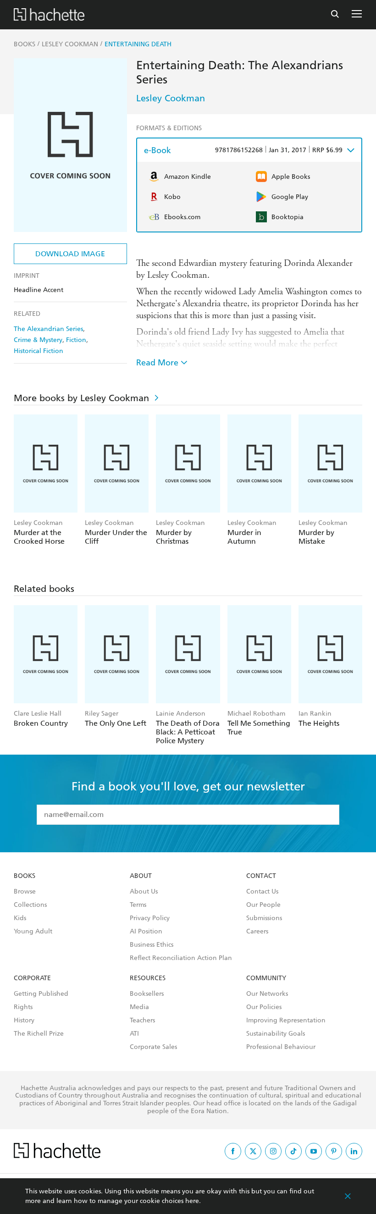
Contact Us (262, 891)
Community (266, 978)
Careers (257, 931)
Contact (261, 876)
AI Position (146, 931)
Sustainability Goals (275, 1034)
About (141, 876)
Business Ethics (151, 945)
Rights (23, 1007)
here (192, 1201)
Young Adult (33, 931)
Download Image (70, 253)
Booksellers (147, 994)
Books (24, 876)
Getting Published (41, 994)
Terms (138, 905)
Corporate (32, 978)
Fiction (76, 340)
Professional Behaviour (280, 1047)
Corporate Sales (153, 1047)
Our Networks (267, 994)
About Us (144, 891)
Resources (148, 978)
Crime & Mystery (38, 340)
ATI (134, 1034)
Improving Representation (286, 1020)
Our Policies (264, 1007)
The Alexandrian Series (48, 329)
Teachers (142, 1020)
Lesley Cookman (170, 98)
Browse (25, 891)
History (24, 1020)
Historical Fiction (38, 351)
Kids (20, 918)
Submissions (264, 918)
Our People (263, 905)
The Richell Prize (39, 1034)
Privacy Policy (150, 918)
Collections (30, 905)
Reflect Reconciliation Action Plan (181, 958)
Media (139, 1007)
